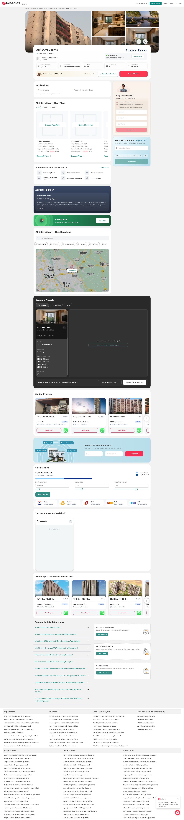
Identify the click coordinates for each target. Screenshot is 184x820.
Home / (27, 8)
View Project (49, 430)
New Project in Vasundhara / (57, 8)
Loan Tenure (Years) (121, 482)
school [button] (107, 244)
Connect (130, 130)
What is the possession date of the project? (128, 156)
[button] (52, 151)
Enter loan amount (41, 482)
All (39, 107)
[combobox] (74, 238)
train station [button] (42, 244)
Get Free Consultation (104, 673)
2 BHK (46, 107)
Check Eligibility (42, 494)
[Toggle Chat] (177, 812)
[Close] (178, 799)
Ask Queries (131, 162)
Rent (23, 4)
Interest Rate (79, 482)
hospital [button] (82, 244)
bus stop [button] (55, 244)
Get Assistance (102, 653)
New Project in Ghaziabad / (39, 8)
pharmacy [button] (95, 244)
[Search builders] (70, 521)
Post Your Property (155, 3)
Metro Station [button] (69, 244)
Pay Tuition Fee (142, 3)
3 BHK (54, 107)
